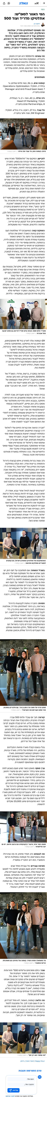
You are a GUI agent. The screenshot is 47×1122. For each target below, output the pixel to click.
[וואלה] (23, 3)
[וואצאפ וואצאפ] (9, 3)
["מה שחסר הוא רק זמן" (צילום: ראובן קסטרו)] (23, 1040)
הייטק (22, 1061)
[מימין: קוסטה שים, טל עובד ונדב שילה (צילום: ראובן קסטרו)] (23, 136)
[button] (36, 3)
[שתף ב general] (4, 3)
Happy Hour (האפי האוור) (35, 1061)
